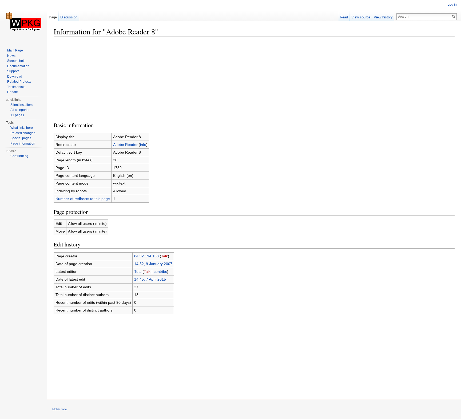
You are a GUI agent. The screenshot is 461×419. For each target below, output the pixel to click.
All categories (20, 110)
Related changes (22, 133)
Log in (452, 4)
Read (344, 17)
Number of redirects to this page (82, 199)
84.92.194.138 (146, 256)
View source (360, 17)
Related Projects (19, 81)
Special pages (20, 138)
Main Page (15, 50)
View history (383, 17)
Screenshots (16, 61)
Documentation (18, 66)
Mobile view (59, 409)
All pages (17, 115)
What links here (21, 128)
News (11, 56)
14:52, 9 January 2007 (153, 264)
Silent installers (21, 105)
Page (53, 17)
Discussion (68, 17)
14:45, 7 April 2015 (150, 279)
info (143, 144)
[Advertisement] (214, 78)
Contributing (19, 156)
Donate (12, 92)
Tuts (137, 271)
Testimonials (16, 87)
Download (14, 76)
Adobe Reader (125, 144)
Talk (164, 256)
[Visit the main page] (23, 21)
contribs (160, 271)
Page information (22, 143)
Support (13, 71)
